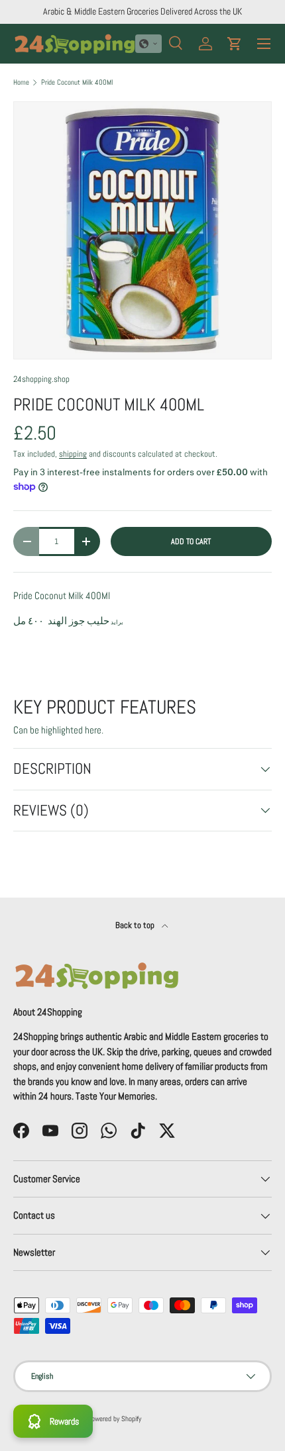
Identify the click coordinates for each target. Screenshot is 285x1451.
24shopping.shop (41, 379)
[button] (148, 43)
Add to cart (191, 541)
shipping (73, 453)
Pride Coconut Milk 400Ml (77, 82)
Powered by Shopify (114, 1418)
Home (21, 82)
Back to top (135, 925)
